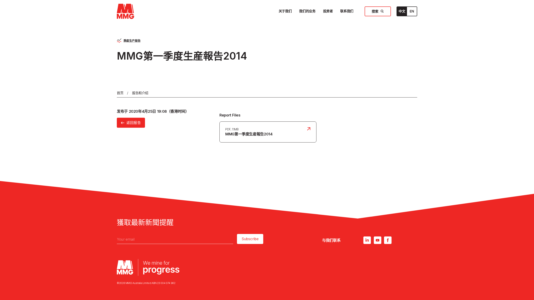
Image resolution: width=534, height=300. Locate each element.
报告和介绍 (140, 93)
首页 (120, 93)
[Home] (125, 11)
